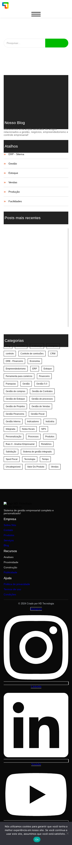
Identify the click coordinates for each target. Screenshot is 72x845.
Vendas (12, 182)
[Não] (67, 833)
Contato (8, 530)
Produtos (9, 535)
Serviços (9, 540)
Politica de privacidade (17, 584)
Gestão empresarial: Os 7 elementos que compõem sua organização (36, 84)
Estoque (13, 173)
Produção (14, 192)
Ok (37, 839)
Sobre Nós (10, 525)
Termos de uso (12, 589)
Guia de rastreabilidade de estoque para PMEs (36, 242)
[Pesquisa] (56, 43)
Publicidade (10, 572)
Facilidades (15, 201)
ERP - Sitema (16, 154)
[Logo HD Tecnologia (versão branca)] (20, 505)
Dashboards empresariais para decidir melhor (35, 234)
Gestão (12, 164)
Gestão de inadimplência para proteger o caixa (36, 251)
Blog (6, 545)
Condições (10, 594)
